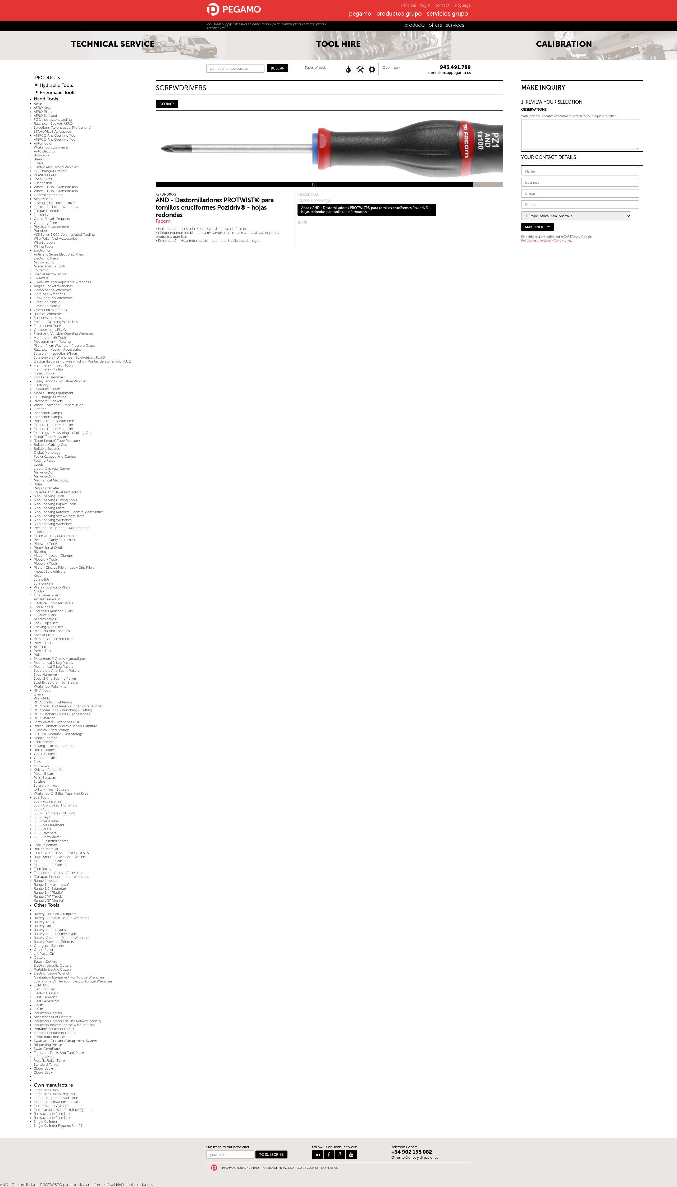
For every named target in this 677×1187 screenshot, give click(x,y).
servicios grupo (447, 14)
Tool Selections (46, 845)
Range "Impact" (46, 881)
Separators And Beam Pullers (56, 671)
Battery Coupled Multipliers (55, 914)
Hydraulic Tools (56, 85)
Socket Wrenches (47, 318)
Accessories (43, 199)
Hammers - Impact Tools (53, 365)
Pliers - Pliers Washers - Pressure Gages (64, 345)
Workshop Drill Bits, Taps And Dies (61, 793)
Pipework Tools (46, 544)
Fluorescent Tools (48, 326)
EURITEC (41, 985)
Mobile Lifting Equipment (53, 393)
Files (37, 762)
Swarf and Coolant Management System (65, 1041)
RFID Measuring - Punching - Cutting (63, 710)
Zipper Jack (43, 1072)
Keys (37, 575)
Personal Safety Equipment (55, 540)
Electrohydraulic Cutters (52, 965)
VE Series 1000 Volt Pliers (53, 639)
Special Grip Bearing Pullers (55, 678)
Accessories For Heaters (52, 1017)
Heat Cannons (45, 997)
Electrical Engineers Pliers (53, 603)
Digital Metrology (47, 453)
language (462, 5)
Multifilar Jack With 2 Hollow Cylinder (63, 1110)
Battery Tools (44, 922)
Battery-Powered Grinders (54, 942)
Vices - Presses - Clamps (53, 556)
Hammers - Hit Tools (50, 338)
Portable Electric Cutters (52, 969)
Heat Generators (47, 1001)
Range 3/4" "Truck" (48, 896)
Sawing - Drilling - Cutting (54, 746)
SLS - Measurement (49, 825)
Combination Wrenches (52, 290)
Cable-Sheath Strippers (52, 219)
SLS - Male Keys (46, 821)
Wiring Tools (43, 246)
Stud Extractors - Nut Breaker (56, 682)
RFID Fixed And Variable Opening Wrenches (68, 706)
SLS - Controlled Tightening (55, 805)
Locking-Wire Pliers (48, 627)
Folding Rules (44, 460)
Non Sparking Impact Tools (55, 504)
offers (435, 25)
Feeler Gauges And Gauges (55, 456)
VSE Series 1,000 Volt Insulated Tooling (64, 235)
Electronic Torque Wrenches (56, 207)
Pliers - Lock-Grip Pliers (52, 587)
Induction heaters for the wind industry (64, 1025)
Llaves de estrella (47, 302)
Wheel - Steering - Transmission (59, 405)
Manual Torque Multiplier (53, 425)
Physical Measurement (51, 227)
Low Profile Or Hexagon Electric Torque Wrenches (73, 981)
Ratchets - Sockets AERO (53, 124)
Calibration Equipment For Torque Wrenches (69, 977)
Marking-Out (43, 472)
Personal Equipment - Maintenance (61, 528)
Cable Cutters (45, 754)
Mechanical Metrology (51, 480)
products (414, 25)
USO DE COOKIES (307, 1168)
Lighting (40, 409)
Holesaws (41, 766)
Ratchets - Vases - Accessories (57, 349)
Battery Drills (43, 926)
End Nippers (43, 607)
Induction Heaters (48, 1013)
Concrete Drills (45, 758)
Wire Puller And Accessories (55, 238)
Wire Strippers (44, 242)
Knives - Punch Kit (48, 770)
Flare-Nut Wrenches (49, 294)
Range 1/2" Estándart (50, 889)
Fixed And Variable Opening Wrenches (64, 334)
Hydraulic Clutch (47, 389)
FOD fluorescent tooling (53, 120)
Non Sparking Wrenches (53, 520)
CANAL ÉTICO (329, 1168)
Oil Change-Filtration (50, 171)
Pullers (39, 655)
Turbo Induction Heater (52, 1037)
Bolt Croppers (45, 750)
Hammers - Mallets (48, 369)
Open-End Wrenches (50, 310)
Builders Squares (47, 449)
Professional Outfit (48, 548)
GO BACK (167, 104)
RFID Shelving (44, 718)
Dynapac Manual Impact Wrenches (61, 877)
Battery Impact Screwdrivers (55, 934)
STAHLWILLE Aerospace (52, 131)
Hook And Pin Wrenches (53, 298)
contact (442, 5)
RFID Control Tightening (53, 702)
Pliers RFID (42, 698)
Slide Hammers (46, 674)
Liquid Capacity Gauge (52, 468)
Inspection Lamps (48, 413)
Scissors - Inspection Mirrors (56, 353)
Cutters (39, 957)
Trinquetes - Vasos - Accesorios (58, 873)
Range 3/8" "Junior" (49, 900)
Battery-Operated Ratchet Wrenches (62, 938)
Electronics (42, 250)
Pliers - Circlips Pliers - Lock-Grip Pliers (64, 567)
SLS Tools (41, 797)
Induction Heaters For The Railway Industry (67, 1021)
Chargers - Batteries (49, 946)
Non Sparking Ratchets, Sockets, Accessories (68, 512)
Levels (38, 464)
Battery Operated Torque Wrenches (61, 918)
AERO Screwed (45, 116)
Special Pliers (44, 635)
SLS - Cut (41, 809)
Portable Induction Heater (54, 1029)
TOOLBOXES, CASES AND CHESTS (61, 853)
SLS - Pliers (42, 829)
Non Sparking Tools (49, 496)
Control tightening (48, 195)
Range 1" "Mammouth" (51, 885)
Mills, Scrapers (45, 778)
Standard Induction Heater (54, 1033)
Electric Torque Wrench (52, 973)
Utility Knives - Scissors (51, 789)
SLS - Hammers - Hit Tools (55, 813)
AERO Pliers (43, 112)
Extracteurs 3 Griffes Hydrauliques (60, 659)
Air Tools (40, 647)
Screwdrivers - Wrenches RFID (57, 722)
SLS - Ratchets (45, 833)
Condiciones (562, 240)
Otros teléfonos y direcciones (414, 1158)
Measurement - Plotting (52, 342)
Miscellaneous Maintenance (55, 536)
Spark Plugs (43, 179)
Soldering (41, 270)
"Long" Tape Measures (51, 437)
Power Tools (43, 643)
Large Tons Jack (46, 1090)
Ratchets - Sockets (48, 401)
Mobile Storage (45, 738)
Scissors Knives (45, 785)
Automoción (43, 143)
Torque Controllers (48, 211)
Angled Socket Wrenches (53, 286)
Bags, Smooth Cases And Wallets (60, 857)
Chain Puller (43, 950)
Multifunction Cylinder (51, 1106)
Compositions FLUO (50, 330)
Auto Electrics (44, 151)
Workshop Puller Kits (50, 686)
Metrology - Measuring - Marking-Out (63, 433)
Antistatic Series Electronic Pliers (59, 254)
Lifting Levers (44, 1057)
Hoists (39, 1005)
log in (425, 5)
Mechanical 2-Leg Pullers (53, 663)
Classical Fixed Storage (52, 730)
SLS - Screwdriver (47, 837)
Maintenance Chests (50, 861)
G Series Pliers (45, 615)
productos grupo (399, 14)
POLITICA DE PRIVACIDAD (278, 1168)
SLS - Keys (42, 817)
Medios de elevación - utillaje (57, 1102)
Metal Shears (44, 774)
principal (408, 5)
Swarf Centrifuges (47, 1049)
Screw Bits (42, 579)
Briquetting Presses (48, 1045)
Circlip (39, 591)
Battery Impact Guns (50, 930)
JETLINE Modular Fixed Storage (58, 734)
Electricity (41, 215)
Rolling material (46, 849)
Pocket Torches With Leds (54, 421)
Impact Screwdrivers (49, 571)
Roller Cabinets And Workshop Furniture (65, 726)
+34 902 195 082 (411, 1152)
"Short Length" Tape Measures (57, 441)
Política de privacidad (536, 240)
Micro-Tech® (44, 262)
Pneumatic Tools (57, 92)
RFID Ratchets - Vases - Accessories (62, 714)
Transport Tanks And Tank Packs (59, 1053)
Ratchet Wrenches (48, 314)
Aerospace (42, 104)
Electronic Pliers (46, 258)
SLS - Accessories (47, 801)
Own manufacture (53, 1085)
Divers (38, 163)
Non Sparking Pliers (49, 508)
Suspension (43, 183)
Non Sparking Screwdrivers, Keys (59, 516)
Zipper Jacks (44, 1068)
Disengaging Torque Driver (54, 203)
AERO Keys (42, 108)
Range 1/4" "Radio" (48, 892)
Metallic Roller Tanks (50, 1061)
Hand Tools (46, 99)
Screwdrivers (43, 583)
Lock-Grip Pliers (46, 623)
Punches (41, 231)
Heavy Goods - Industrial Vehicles (60, 381)
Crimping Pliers (46, 223)
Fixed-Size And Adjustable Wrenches (62, 282)
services (455, 25)
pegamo (360, 14)
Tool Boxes (42, 869)
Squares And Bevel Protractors (57, 492)
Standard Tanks (46, 1065)
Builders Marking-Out (50, 445)
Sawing (39, 781)
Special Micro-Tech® (50, 274)
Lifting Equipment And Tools (56, 1098)
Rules (38, 484)
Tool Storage (43, 742)
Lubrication (43, 532)
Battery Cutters (45, 961)
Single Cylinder (45, 1122)
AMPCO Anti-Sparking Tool (55, 135)
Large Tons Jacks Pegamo (54, 1094)
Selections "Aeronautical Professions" (62, 127)
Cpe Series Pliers (47, 595)
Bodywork (41, 155)
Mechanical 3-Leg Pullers (53, 667)
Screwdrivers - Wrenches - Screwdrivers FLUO (69, 357)
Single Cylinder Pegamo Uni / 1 (58, 1126)
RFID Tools (42, 690)
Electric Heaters (46, 993)
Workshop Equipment (51, 147)
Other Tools (46, 905)
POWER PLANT (46, 175)
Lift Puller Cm (44, 954)
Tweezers (41, 278)
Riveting (40, 552)
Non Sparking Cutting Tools (55, 500)
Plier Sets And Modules (52, 631)
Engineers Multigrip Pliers (53, 611)
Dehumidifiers (45, 989)
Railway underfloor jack (52, 1114)
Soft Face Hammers (49, 377)
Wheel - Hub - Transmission (56, 187)
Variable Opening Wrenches (56, 322)
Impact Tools (44, 373)
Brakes (39, 159)
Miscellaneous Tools (50, 266)
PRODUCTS (47, 78)
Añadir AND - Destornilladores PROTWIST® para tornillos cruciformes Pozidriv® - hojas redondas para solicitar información (366, 210)
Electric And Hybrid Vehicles (56, 167)
